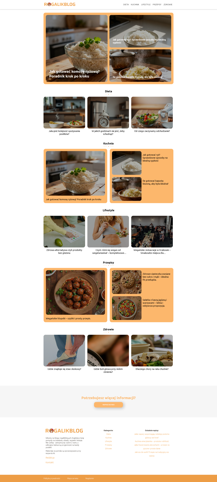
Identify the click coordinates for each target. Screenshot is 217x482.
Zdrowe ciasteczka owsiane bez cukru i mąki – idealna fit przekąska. (156, 277)
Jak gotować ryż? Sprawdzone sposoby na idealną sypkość (139, 41)
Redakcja (50, 457)
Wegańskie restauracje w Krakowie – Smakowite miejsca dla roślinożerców (152, 251)
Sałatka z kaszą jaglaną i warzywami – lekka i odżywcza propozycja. (155, 303)
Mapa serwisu (72, 478)
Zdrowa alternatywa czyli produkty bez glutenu (64, 251)
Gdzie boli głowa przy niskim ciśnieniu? (108, 370)
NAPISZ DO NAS (108, 405)
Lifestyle (145, 5)
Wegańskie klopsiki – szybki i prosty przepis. (68, 318)
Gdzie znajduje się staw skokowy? (64, 369)
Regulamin (89, 478)
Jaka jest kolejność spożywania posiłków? (64, 132)
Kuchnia (135, 5)
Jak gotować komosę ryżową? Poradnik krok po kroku (74, 73)
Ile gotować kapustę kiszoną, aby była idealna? (138, 77)
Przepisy (157, 5)
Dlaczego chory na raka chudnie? (152, 369)
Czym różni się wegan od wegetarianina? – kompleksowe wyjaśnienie (108, 251)
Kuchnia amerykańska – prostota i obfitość (152, 441)
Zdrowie (168, 5)
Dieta (126, 5)
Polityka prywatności (52, 478)
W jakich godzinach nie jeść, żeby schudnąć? (108, 132)
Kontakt (50, 462)
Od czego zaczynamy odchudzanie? (152, 131)
